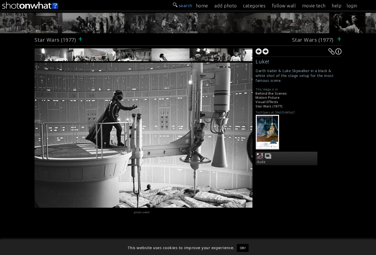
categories (254, 5)
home (202, 5)
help (336, 5)
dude (261, 162)
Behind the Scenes (271, 93)
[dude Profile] (260, 157)
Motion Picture (268, 97)
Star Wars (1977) (55, 39)
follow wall (284, 5)
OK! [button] (243, 248)
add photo (225, 5)
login (352, 5)
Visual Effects (267, 102)
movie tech (314, 5)
